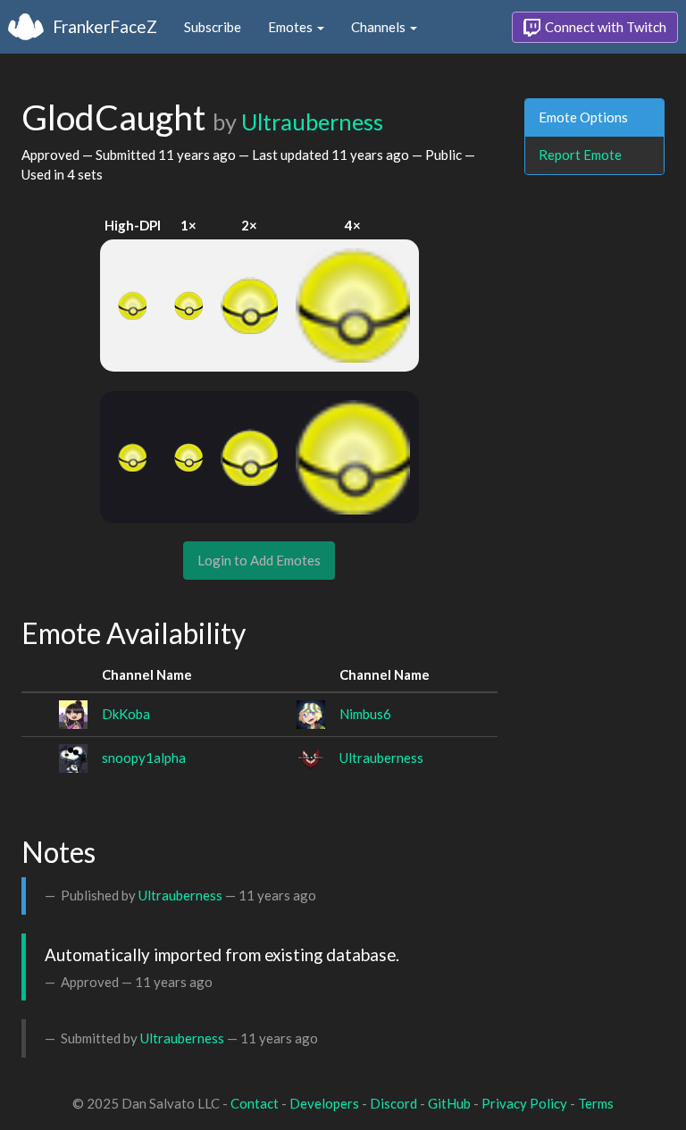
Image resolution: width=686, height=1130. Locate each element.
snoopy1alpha (144, 757)
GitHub (449, 1103)
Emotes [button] (291, 27)
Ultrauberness (312, 121)
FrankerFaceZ (105, 26)
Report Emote (580, 154)
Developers (324, 1103)
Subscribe (212, 27)
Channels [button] (379, 27)
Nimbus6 (365, 714)
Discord (393, 1103)
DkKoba (126, 714)
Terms (596, 1103)
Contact (254, 1103)
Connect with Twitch (604, 27)
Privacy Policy (524, 1103)
